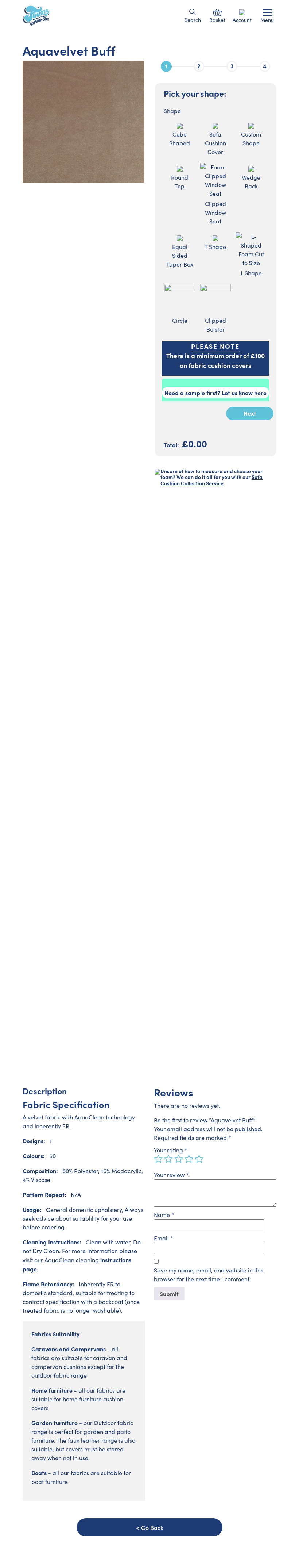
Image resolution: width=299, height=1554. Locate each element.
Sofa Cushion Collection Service (211, 480)
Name (164, 1214)
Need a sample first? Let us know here (215, 392)
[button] (193, 12)
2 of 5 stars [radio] (168, 1159)
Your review (171, 1175)
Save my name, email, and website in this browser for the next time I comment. (208, 1274)
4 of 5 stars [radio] (189, 1159)
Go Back (152, 1527)
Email (163, 1238)
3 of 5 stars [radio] (178, 1159)
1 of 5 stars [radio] (158, 1159)
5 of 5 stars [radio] (199, 1159)
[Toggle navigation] (267, 12)
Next (250, 413)
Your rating (170, 1150)
